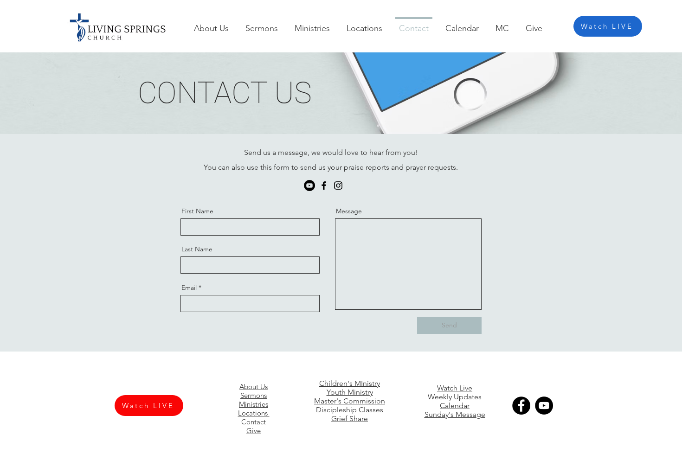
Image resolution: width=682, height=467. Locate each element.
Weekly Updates (455, 396)
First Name (197, 211)
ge (480, 414)
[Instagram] (338, 185)
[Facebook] (323, 185)
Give (253, 430)
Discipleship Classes (349, 409)
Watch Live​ (454, 388)
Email (189, 287)
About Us (253, 386)
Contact (253, 421)
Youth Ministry (350, 392)
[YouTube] (309, 185)
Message (349, 211)
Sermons (253, 395)
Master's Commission (349, 401)
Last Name (196, 249)
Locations (254, 413)
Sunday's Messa (450, 414)
